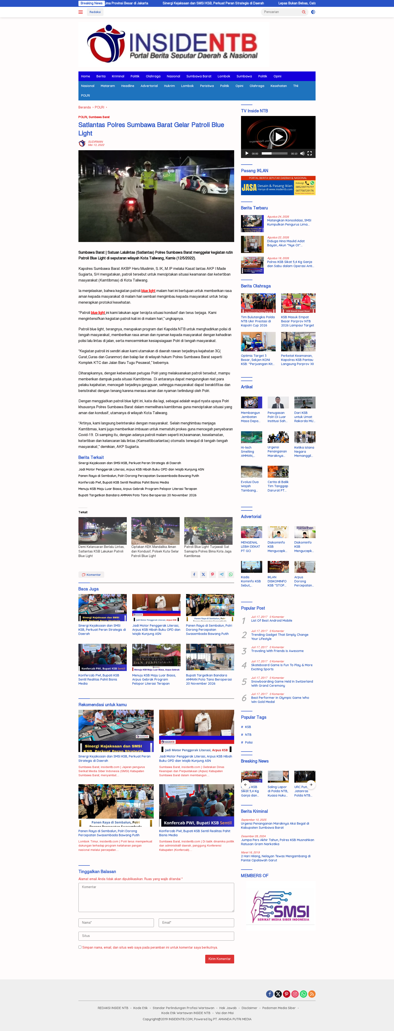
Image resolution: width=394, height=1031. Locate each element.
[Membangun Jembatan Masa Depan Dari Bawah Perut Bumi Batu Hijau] (251, 402)
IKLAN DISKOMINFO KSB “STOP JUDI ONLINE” (278, 581)
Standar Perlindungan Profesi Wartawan (183, 1008)
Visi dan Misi (224, 1013)
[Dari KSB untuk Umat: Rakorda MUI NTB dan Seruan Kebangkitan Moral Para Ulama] (305, 402)
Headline (127, 86)
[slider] (275, 153)
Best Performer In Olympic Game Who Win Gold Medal (280, 700)
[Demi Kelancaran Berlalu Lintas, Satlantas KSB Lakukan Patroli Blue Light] (102, 531)
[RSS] (312, 994)
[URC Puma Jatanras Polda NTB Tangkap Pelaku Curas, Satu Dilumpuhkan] (305, 777)
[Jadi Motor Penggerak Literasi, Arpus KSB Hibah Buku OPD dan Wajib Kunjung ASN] (156, 607)
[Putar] (247, 153)
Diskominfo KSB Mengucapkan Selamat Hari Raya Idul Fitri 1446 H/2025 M (277, 546)
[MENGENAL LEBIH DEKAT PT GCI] (251, 532)
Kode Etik (140, 1008)
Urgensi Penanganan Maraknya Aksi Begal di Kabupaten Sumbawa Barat (277, 451)
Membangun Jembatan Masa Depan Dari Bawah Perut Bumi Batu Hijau (250, 417)
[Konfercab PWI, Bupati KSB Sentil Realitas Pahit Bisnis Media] (102, 657)
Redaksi (95, 12)
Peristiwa (207, 86)
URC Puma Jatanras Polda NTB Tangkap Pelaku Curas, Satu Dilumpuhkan (304, 791)
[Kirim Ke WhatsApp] (230, 574)
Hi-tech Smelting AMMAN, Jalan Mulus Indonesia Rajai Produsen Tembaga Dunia (250, 451)
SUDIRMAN (95, 141)
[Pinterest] (286, 994)
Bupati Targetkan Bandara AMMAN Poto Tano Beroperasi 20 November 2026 (137, 495)
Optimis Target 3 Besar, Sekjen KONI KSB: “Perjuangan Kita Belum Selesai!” (258, 360)
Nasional (173, 76)
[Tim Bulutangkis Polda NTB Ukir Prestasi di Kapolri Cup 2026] (258, 303)
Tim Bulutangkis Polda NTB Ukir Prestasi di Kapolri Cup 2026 (258, 321)
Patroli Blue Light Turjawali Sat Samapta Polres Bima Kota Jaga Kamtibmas (207, 551)
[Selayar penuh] (309, 153)
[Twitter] (278, 994)
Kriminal (118, 76)
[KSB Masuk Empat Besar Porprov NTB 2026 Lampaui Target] (298, 303)
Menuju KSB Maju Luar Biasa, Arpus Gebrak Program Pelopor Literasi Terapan (137, 489)
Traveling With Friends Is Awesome (277, 651)
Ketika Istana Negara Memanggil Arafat (304, 451)
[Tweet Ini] (203, 574)
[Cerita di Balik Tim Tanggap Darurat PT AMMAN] (278, 472)
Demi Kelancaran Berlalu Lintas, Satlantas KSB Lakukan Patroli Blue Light (101, 551)
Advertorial (149, 86)
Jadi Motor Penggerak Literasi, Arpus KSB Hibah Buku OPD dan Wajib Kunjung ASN (141, 469)
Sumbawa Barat (199, 76)
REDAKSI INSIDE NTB (113, 1008)
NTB (248, 735)
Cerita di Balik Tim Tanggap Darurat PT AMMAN (278, 486)
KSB (248, 727)
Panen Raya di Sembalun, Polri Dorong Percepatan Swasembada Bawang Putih (138, 476)
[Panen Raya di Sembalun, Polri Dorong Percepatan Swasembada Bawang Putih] (210, 607)
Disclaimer (249, 1008)
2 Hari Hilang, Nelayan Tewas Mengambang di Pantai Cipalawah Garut (276, 858)
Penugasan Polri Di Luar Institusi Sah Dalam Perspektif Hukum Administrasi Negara (277, 417)
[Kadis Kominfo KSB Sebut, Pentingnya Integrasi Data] (251, 567)
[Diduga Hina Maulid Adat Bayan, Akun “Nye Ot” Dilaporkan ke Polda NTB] (252, 244)
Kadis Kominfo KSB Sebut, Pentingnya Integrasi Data (251, 581)
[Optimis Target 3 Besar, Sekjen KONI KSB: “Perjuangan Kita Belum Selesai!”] (258, 341)
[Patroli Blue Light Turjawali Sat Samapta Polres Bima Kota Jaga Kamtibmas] (208, 531)
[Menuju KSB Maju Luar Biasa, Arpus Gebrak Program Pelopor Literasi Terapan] (156, 657)
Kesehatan (279, 86)
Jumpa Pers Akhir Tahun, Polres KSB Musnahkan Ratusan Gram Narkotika (277, 842)
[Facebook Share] (194, 574)
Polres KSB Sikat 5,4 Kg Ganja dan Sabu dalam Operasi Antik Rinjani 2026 (290, 264)
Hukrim (169, 86)
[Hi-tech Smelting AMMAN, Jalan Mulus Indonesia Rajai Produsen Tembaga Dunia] (251, 437)
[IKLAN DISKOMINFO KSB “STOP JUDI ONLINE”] (278, 567)
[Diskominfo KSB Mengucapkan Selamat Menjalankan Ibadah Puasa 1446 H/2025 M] (305, 532)
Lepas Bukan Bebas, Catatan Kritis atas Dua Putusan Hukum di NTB (283, 3)
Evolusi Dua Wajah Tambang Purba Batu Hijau (250, 486)
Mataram (108, 86)
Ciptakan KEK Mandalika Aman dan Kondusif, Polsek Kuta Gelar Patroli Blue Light (155, 551)
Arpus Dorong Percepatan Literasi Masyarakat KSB (303, 581)
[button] (303, 12)
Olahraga (153, 76)
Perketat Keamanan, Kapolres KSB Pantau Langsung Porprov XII (297, 360)
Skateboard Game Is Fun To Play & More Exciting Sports (282, 667)
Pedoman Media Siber (279, 1008)
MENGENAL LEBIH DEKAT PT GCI (250, 546)
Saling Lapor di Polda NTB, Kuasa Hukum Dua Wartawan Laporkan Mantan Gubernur (278, 791)
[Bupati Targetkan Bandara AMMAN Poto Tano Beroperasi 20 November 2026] (210, 657)
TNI (295, 86)
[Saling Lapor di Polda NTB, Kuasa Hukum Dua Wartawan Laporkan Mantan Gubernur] (278, 777)
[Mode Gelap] (313, 12)
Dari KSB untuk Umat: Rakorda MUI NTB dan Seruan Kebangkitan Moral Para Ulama (304, 417)
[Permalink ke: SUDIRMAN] (82, 143)
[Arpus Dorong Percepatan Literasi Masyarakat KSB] (305, 567)
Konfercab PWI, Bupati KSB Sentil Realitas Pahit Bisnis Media (123, 482)
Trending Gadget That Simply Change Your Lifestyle (279, 637)
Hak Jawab (228, 1008)
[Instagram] (295, 994)
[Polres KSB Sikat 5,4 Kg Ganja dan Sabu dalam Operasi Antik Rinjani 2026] (252, 265)
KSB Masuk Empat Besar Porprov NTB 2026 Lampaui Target (297, 321)
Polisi (249, 742)
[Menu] (81, 12)
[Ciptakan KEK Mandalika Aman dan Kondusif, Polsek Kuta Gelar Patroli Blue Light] (155, 531)
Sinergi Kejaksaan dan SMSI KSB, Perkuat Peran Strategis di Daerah (168, 3)
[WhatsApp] (303, 994)
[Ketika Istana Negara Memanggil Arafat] (305, 437)
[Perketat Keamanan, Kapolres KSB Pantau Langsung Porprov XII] (298, 341)
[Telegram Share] (221, 574)
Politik (135, 76)
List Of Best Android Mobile (271, 620)
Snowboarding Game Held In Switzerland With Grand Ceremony (282, 683)
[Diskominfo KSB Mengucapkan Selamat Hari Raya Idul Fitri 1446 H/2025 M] (278, 532)
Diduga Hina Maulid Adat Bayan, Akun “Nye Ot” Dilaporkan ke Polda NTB (286, 243)
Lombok (224, 76)
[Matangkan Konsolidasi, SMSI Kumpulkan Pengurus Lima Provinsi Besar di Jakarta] (252, 223)
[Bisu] (302, 153)
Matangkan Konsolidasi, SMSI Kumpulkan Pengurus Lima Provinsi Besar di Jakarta (289, 222)
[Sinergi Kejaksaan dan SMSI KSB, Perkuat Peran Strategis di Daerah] (102, 607)
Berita (101, 76)
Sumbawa (244, 76)
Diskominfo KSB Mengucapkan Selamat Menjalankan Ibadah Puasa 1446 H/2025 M (304, 546)
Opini (277, 76)
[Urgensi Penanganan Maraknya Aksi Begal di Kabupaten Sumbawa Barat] (278, 437)
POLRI (85, 95)
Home (85, 76)
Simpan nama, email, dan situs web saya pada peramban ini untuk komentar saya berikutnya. (150, 947)
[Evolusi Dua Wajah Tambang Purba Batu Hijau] (251, 472)
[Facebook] (269, 994)
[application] (278, 137)
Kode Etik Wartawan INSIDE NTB (185, 1013)
